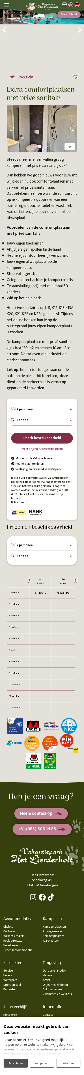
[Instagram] (33, 897)
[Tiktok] (51, 897)
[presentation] (4, 30)
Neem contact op (36, 813)
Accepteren (16, 1063)
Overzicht (25, 77)
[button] (35, 146)
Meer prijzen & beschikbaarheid (42, 448)
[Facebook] (42, 897)
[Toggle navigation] (6, 5)
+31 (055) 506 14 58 (37, 829)
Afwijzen (68, 1063)
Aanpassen (42, 1063)
